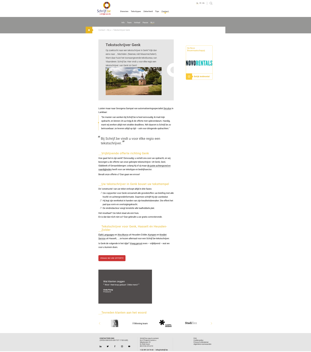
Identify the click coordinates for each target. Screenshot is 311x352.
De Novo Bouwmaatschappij (196, 49)
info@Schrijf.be (162, 350)
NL (197, 3)
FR (200, 3)
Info (123, 22)
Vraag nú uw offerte (112, 258)
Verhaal (137, 22)
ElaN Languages (106, 234)
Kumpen (152, 234)
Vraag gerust (136, 243)
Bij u (152, 22)
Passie (145, 22)
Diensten (124, 11)
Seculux (167, 108)
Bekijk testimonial (202, 76)
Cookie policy (198, 340)
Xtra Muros (123, 234)
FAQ (195, 338)
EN (203, 3)
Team (129, 22)
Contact (165, 11)
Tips (157, 11)
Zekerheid (148, 11)
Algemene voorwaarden (202, 344)
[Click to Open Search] (211, 3)
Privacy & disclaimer (201, 342)
